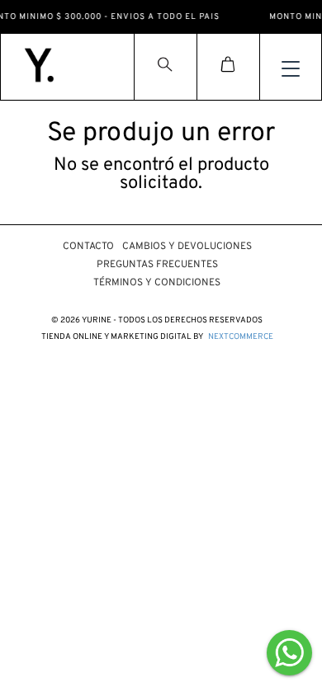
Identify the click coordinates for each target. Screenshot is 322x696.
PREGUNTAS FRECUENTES (157, 264)
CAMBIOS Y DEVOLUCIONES (187, 246)
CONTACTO (88, 246)
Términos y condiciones (156, 282)
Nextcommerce (240, 337)
